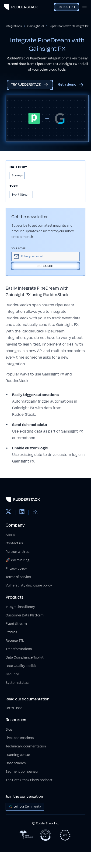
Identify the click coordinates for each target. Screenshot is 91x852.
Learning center (18, 754)
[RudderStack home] (21, 7)
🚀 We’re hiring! (18, 560)
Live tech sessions (20, 737)
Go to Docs (14, 708)
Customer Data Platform (25, 615)
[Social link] (8, 512)
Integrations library (20, 606)
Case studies (16, 763)
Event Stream (16, 623)
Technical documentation (26, 746)
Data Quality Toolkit (21, 665)
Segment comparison (22, 771)
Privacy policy (16, 568)
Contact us (14, 543)
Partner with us (17, 551)
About (10, 534)
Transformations (19, 649)
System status (17, 682)
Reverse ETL (15, 640)
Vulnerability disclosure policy (29, 585)
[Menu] (84, 7)
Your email (18, 248)
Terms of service (18, 577)
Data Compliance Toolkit (25, 657)
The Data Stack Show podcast (29, 780)
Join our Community (27, 807)
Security (12, 674)
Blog (9, 729)
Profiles (11, 632)
